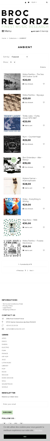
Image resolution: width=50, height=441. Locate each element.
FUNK (4, 350)
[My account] (25, 2)
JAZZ (4, 359)
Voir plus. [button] (38, 430)
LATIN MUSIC (6, 362)
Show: (5, 62)
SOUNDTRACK (7, 384)
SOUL (4, 381)
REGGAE (5, 375)
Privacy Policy (8, 306)
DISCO (4, 341)
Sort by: (6, 57)
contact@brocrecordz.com (15, 329)
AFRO (4, 338)
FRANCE (5, 353)
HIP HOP (5, 356)
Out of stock (28, 84)
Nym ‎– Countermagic (32, 137)
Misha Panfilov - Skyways (33, 95)
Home (4, 38)
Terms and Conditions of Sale (13, 304)
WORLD (5, 387)
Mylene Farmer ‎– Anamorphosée (30, 179)
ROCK (4, 372)
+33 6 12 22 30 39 (12, 325)
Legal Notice (7, 308)
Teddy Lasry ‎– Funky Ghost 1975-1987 (31, 117)
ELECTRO (5, 347)
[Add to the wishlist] (44, 84)
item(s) (40, 31)
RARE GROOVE (7, 378)
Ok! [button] (25, 437)
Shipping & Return (9, 309)
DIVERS (4, 344)
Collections (13, 38)
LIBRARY (5, 366)
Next (31, 270)
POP (3, 369)
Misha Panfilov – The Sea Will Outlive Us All (33, 75)
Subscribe (7, 412)
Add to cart (28, 125)
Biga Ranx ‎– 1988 (30, 220)
